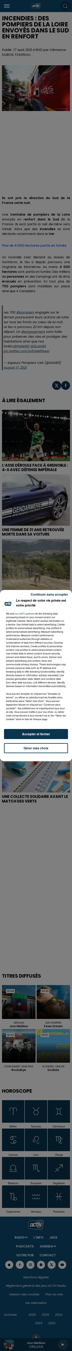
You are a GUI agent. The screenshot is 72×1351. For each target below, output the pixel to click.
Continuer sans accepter (49, 594)
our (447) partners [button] (25, 613)
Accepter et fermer (36, 734)
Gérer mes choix (36, 748)
